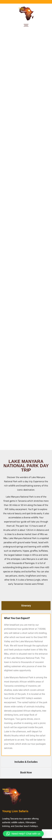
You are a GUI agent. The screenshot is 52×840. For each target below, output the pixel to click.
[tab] (26, 605)
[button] (23, 834)
